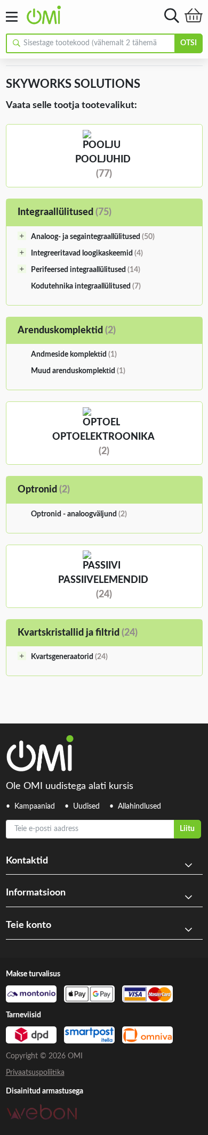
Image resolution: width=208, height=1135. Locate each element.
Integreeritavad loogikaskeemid (87, 253)
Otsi (188, 43)
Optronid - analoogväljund (79, 514)
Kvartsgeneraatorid (69, 657)
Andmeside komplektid (74, 354)
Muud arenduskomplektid (78, 371)
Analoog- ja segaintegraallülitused (93, 237)
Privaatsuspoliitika (35, 1072)
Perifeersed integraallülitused (85, 270)
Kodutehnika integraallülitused (86, 286)
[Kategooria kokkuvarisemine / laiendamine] (22, 236)
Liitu (187, 829)
